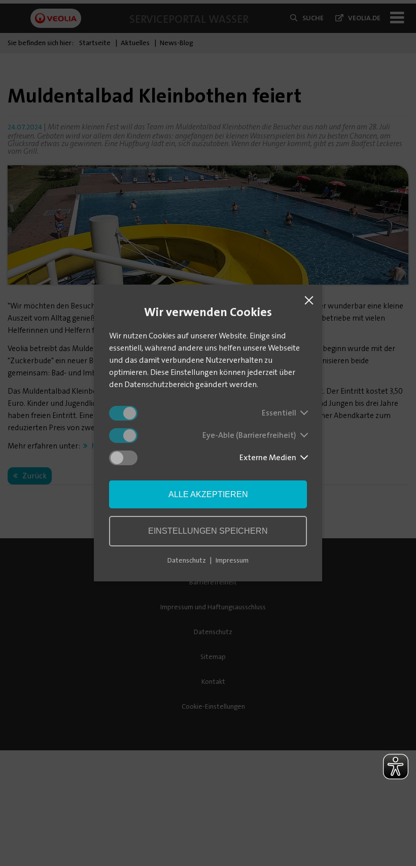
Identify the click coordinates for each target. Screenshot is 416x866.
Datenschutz (186, 560)
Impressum (232, 560)
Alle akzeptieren (208, 494)
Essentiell (279, 412)
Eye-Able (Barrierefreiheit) (249, 435)
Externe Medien (267, 457)
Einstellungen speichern (208, 531)
